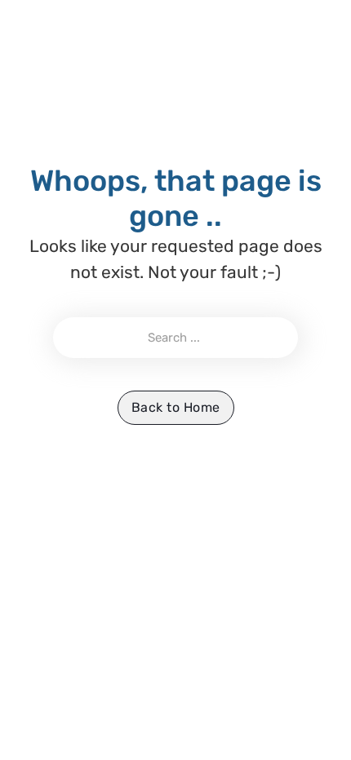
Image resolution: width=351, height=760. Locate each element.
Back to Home (175, 407)
